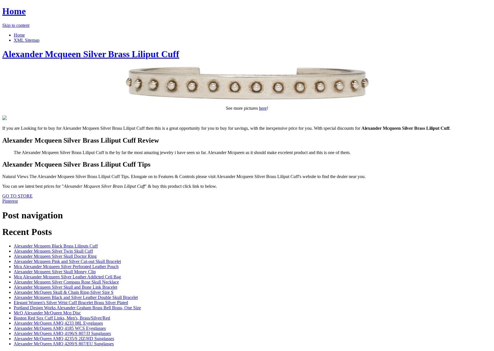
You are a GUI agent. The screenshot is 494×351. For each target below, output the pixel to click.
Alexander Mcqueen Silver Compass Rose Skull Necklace (66, 282)
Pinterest (10, 201)
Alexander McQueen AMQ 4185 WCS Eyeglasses (60, 328)
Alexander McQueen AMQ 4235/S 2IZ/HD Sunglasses (64, 338)
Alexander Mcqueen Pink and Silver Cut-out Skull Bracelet (67, 261)
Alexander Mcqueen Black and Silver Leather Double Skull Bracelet (76, 297)
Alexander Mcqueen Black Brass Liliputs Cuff (56, 246)
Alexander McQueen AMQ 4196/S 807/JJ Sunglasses (62, 333)
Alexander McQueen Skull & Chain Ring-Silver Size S (63, 292)
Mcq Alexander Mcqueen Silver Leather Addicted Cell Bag (67, 276)
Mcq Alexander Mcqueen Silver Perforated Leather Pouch (66, 266)
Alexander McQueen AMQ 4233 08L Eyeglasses (58, 323)
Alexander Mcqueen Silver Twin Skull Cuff (53, 251)
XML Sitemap (26, 40)
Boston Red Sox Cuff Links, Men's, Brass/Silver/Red (62, 318)
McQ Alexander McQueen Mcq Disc (47, 312)
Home (14, 11)
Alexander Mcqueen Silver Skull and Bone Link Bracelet (65, 287)
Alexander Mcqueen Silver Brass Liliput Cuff (90, 54)
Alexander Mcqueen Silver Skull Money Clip (55, 271)
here (263, 108)
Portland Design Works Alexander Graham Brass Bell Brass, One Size (77, 307)
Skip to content (15, 25)
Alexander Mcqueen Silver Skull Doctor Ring (55, 256)
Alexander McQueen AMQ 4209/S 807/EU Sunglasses (64, 343)
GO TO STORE (17, 196)
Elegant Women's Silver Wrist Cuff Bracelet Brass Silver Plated (71, 302)
